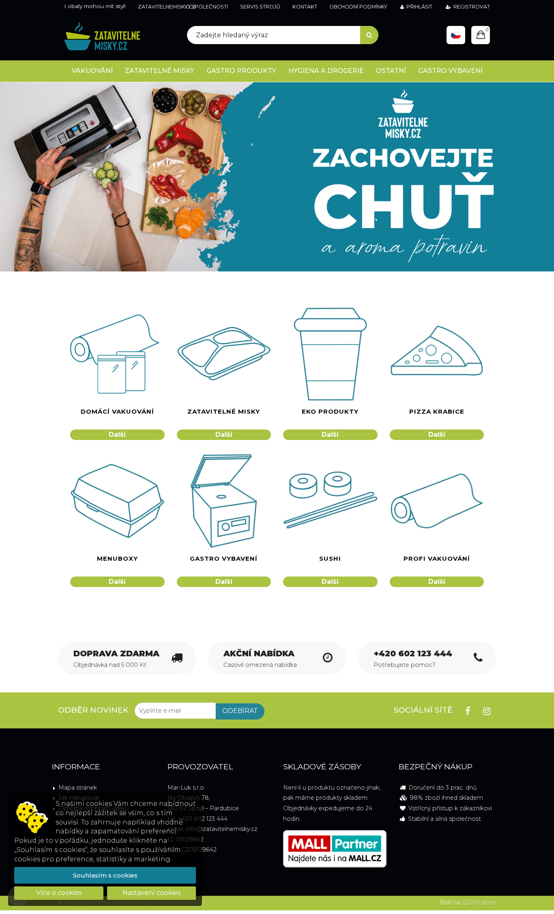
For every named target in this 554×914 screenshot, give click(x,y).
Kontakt (304, 7)
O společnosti (207, 7)
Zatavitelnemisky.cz (167, 7)
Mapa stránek (77, 787)
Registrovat (471, 7)
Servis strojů (260, 7)
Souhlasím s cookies (105, 875)
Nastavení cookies (151, 893)
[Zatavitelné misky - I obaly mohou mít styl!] (102, 37)
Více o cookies (59, 893)
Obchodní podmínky (358, 7)
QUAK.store (479, 902)
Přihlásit (419, 7)
